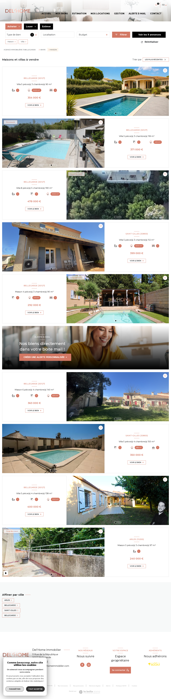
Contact (156, 14)
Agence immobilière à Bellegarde (20, 50)
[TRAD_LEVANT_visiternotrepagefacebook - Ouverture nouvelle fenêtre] (82, 665)
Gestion (119, 14)
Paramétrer (14, 689)
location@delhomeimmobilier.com (50, 666)
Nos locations (100, 14)
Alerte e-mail (137, 14)
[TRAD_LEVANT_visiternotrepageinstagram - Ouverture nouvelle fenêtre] (89, 665)
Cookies (134, 686)
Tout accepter (35, 689)
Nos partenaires (78, 686)
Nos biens (62, 14)
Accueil (46, 14)
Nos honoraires (63, 686)
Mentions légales (94, 686)
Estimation (79, 14)
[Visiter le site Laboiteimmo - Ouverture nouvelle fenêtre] (89, 692)
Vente (43, 50)
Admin (108, 686)
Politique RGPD (121, 686)
